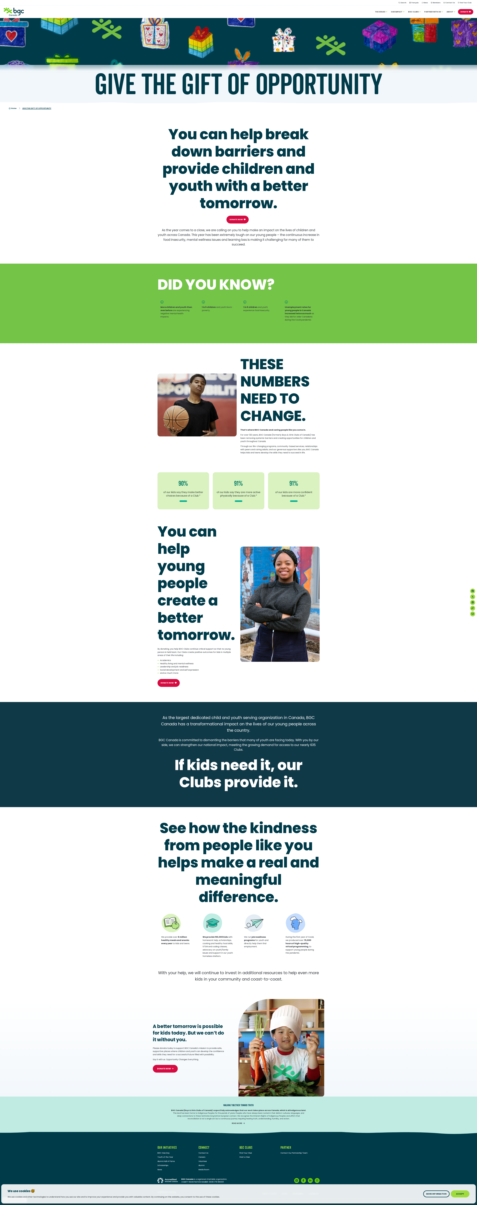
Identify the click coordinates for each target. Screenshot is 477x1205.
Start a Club (244, 1157)
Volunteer (203, 1161)
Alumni (201, 1165)
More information (436, 1194)
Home (14, 108)
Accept (460, 1194)
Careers (202, 1157)
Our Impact (396, 12)
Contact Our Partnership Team (294, 1153)
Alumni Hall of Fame (166, 1161)
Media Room (204, 1169)
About (450, 12)
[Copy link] (472, 608)
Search (403, 3)
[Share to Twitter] (472, 596)
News (425, 3)
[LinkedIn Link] (310, 1180)
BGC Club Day (164, 1153)
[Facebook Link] (303, 1180)
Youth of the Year (165, 1157)
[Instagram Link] (317, 1180)
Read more (237, 1123)
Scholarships (163, 1165)
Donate (464, 12)
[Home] (14, 12)
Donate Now (236, 219)
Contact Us (450, 3)
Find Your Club (466, 3)
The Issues (380, 12)
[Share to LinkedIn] (472, 602)
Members (436, 3)
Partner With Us (432, 12)
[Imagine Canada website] (168, 1180)
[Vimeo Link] (296, 1180)
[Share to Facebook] (472, 591)
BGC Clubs (413, 12)
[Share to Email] (472, 613)
